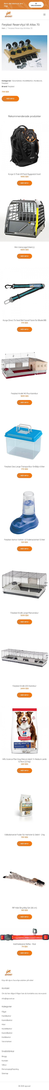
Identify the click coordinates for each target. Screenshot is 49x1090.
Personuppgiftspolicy (10, 1069)
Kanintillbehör (7, 1020)
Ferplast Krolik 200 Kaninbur (24, 686)
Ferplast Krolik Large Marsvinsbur (25, 613)
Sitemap (5, 1073)
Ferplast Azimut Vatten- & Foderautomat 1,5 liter (24, 540)
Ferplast (5, 83)
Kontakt (5, 1061)
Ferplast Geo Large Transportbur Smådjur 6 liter (24, 466)
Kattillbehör (6, 1037)
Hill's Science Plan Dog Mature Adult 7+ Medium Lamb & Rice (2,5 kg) (24, 760)
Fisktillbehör (6, 1016)
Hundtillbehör (28, 81)
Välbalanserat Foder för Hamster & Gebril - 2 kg (24, 835)
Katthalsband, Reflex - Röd (24, 944)
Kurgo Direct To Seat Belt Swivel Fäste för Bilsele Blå (24, 320)
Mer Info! (10, 99)
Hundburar (38, 81)
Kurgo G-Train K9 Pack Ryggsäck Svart (24, 174)
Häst (3, 1024)
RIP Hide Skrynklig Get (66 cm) (24, 908)
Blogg (4, 1056)
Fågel (4, 1012)
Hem (3, 28)
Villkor (4, 1065)
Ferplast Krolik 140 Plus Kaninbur (24, 393)
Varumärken (17, 81)
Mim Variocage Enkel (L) (24, 247)
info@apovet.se (8, 998)
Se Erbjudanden (36, 4)
